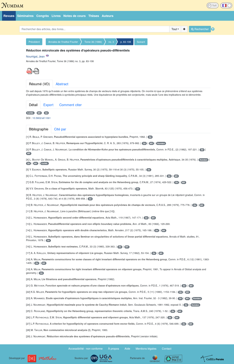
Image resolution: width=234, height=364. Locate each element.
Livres (56, 16)
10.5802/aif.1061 (41, 118)
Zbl (46, 113)
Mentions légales (146, 348)
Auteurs (107, 16)
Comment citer (70, 104)
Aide (127, 348)
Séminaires (25, 16)
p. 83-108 (125, 41)
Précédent (34, 41)
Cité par (60, 128)
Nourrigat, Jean (35, 56)
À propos (113, 348)
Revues (8, 16)
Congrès (42, 16)
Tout (174, 29)
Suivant (141, 41)
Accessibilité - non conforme (85, 348)
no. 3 (111, 41)
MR (39, 113)
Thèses (93, 16)
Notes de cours (74, 16)
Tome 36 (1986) (93, 41)
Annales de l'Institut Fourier (63, 41)
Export (48, 104)
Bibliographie (38, 128)
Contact (166, 348)
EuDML (30, 113)
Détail (33, 104)
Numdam (161, 143)
